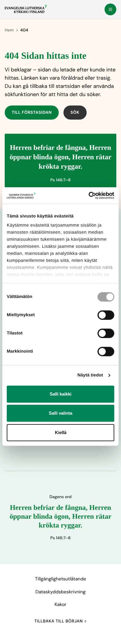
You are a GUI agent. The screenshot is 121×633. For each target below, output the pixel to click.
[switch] (106, 315)
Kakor (60, 604)
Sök (75, 112)
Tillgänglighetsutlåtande (60, 579)
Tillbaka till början (59, 621)
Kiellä (60, 432)
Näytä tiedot (90, 375)
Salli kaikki (60, 393)
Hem (9, 30)
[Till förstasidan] (26, 9)
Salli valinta (60, 413)
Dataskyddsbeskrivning (61, 592)
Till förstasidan (32, 112)
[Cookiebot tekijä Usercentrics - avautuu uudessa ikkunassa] (88, 195)
